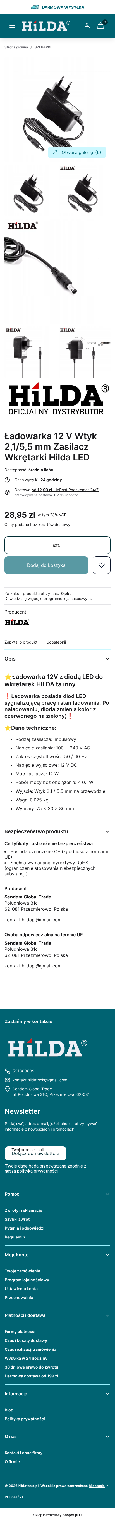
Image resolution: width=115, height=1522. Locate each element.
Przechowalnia (19, 1297)
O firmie (12, 1461)
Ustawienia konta (21, 1288)
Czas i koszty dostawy (26, 1340)
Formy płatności (20, 1331)
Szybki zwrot (17, 1219)
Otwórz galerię (81, 152)
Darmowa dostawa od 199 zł (31, 1376)
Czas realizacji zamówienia (30, 1349)
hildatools (97, 1486)
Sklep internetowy (55, 1515)
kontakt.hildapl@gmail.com (33, 919)
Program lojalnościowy (27, 1279)
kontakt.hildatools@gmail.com (40, 1079)
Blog (9, 1409)
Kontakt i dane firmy (23, 1452)
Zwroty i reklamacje (23, 1210)
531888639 (24, 1071)
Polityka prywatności (25, 1418)
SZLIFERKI (43, 47)
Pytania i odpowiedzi (24, 1228)
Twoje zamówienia (22, 1270)
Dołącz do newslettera (35, 1153)
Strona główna (16, 47)
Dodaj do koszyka (46, 565)
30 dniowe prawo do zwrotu (31, 1367)
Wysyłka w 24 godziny (26, 1358)
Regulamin (15, 1237)
